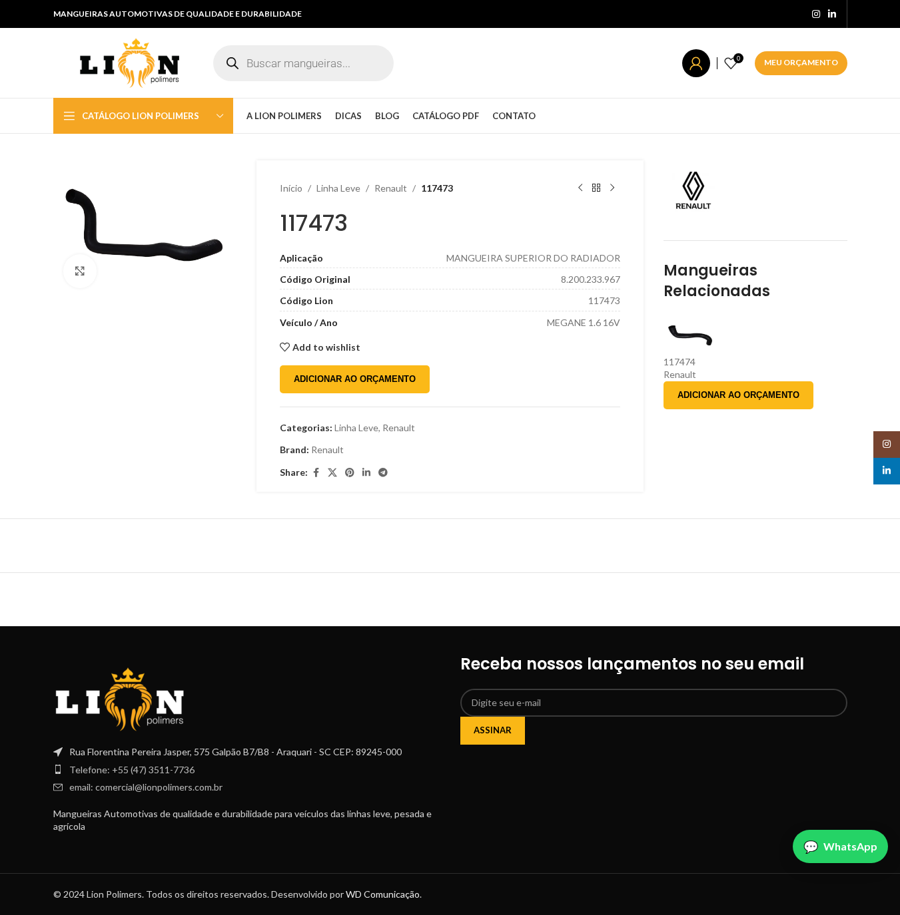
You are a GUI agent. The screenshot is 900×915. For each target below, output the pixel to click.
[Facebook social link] (316, 473)
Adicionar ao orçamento (355, 379)
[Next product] (612, 188)
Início (291, 188)
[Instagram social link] (816, 14)
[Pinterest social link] (349, 473)
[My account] (696, 63)
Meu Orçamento (801, 62)
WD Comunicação (383, 894)
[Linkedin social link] (832, 14)
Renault (390, 188)
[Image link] (120, 697)
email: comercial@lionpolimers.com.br (146, 787)
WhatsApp (850, 846)
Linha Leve (338, 188)
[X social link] (332, 473)
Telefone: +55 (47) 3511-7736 (132, 769)
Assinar (493, 730)
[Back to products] (596, 188)
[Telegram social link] (383, 473)
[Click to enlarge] (80, 270)
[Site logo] (130, 61)
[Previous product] (580, 188)
